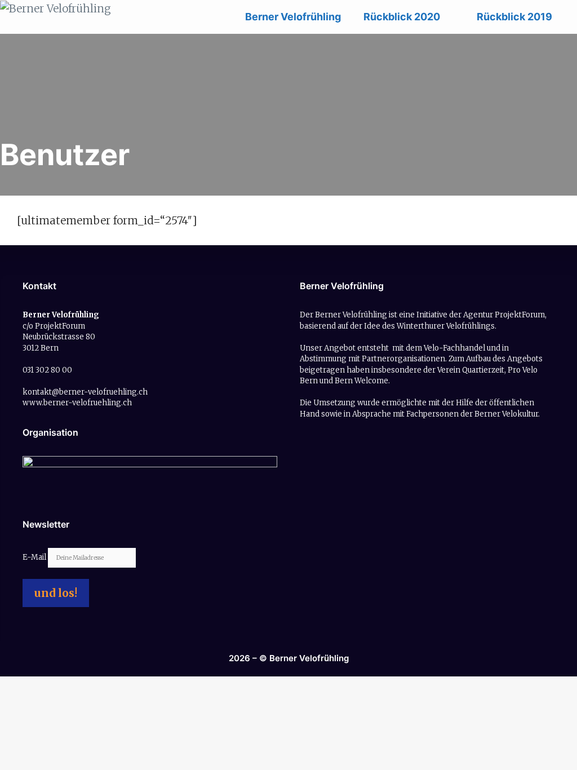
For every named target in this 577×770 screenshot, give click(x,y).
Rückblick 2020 (401, 17)
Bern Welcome (361, 381)
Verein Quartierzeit (470, 370)
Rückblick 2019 (514, 17)
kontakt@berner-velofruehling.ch (85, 392)
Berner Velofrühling (293, 17)
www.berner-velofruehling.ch (77, 403)
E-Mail (35, 557)
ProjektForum (520, 315)
